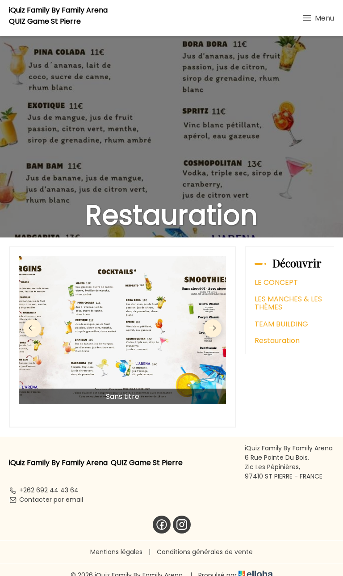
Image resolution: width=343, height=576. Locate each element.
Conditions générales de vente (205, 551)
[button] (32, 328)
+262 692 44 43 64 (49, 490)
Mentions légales (116, 551)
